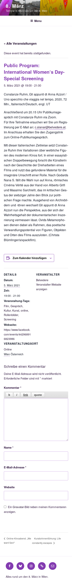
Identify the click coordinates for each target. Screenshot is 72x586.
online (24, 310)
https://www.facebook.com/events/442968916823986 (17, 334)
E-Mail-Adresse (15, 467)
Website (9, 487)
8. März (15, 6)
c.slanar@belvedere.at (50, 127)
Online (8, 349)
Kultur (7, 310)
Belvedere (42, 280)
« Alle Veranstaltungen (20, 43)
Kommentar (12, 387)
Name (8, 447)
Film (6, 306)
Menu (38, 21)
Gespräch (16, 306)
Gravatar (18, 507)
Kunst (15, 310)
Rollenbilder (11, 315)
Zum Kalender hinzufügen (30, 258)
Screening (10, 319)
